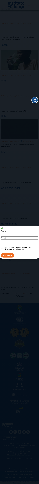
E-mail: (4, 238)
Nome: (3, 231)
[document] (19, 242)
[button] (36, 228)
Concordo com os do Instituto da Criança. (17, 248)
